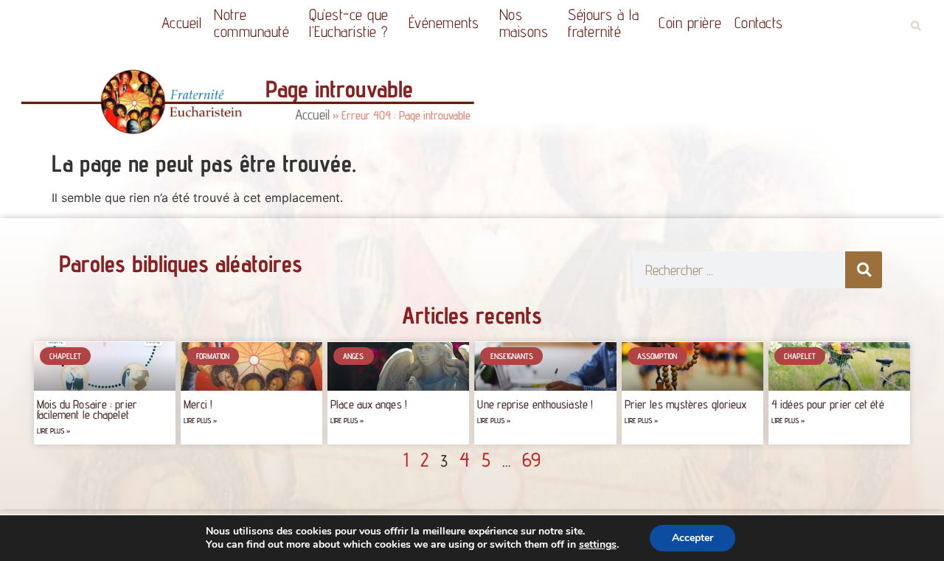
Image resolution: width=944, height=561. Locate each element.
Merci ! (198, 404)
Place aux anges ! (368, 404)
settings (598, 544)
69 (531, 459)
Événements (444, 22)
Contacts (759, 22)
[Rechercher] (863, 269)
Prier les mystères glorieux (686, 404)
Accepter (692, 538)
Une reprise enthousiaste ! (535, 404)
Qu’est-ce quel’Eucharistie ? (349, 23)
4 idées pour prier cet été (827, 404)
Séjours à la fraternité (603, 23)
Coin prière (690, 22)
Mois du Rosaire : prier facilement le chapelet (87, 409)
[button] (915, 26)
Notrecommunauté (251, 23)
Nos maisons (524, 23)
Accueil (182, 22)
